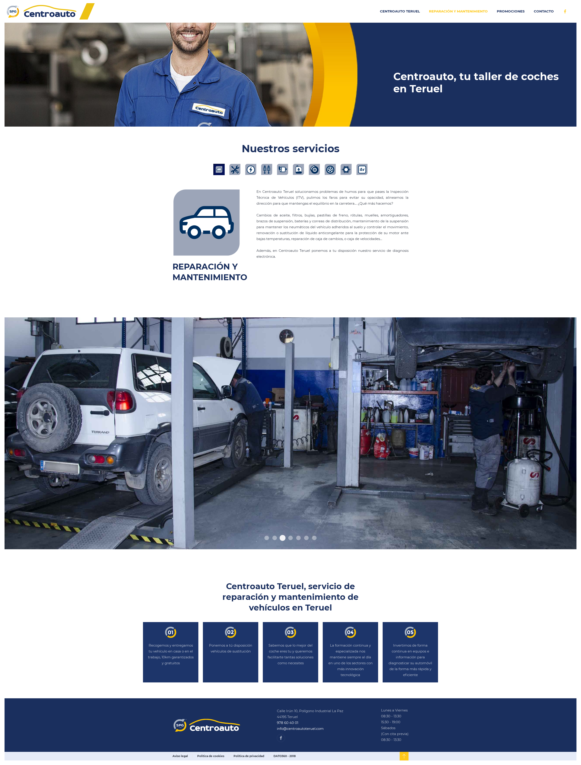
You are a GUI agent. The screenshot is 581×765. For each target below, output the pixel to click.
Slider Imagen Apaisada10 (314, 538)
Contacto (544, 11)
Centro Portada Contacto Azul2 (266, 538)
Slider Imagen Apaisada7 (306, 538)
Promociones (511, 11)
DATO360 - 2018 (284, 756)
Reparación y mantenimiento (458, 11)
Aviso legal (180, 756)
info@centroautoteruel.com (300, 728)
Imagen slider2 (282, 538)
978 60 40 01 (287, 723)
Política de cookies (210, 756)
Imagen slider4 (290, 538)
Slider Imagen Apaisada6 (274, 538)
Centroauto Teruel (400, 11)
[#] (404, 756)
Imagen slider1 (298, 538)
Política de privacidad (249, 756)
